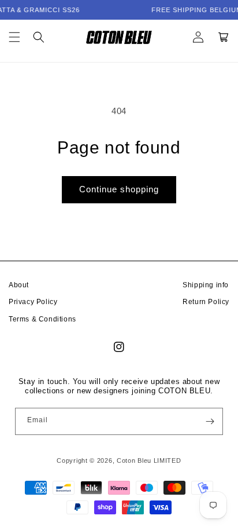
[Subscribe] (209, 421)
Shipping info (206, 285)
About (19, 285)
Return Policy (206, 302)
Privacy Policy (33, 302)
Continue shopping (119, 189)
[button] (14, 37)
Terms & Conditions (42, 319)
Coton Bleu (134, 460)
